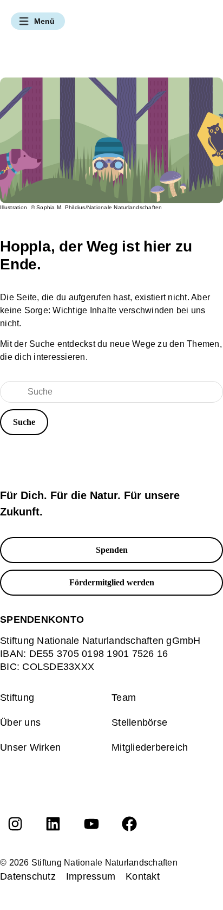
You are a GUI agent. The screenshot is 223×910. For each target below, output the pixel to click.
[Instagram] (15, 824)
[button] (38, 21)
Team (124, 697)
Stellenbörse (139, 722)
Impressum (90, 876)
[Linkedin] (53, 824)
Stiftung (17, 697)
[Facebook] (129, 824)
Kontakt (143, 876)
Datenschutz (28, 876)
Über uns (20, 722)
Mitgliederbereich (150, 747)
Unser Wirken (30, 747)
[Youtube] (91, 824)
